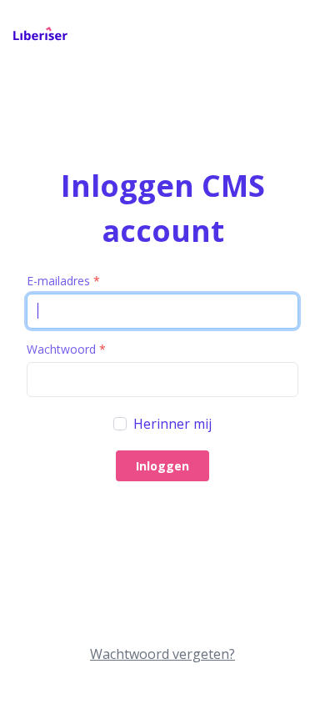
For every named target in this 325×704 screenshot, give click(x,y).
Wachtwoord (66, 349)
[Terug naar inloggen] (40, 37)
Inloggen (162, 466)
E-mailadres (63, 281)
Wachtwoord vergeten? (162, 654)
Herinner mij (172, 424)
